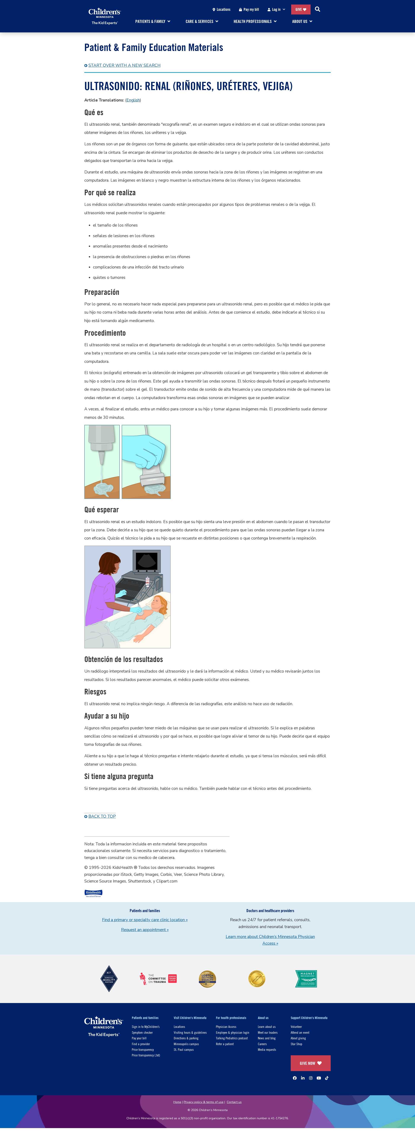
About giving (298, 1038)
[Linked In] (303, 1078)
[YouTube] (319, 1078)
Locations (223, 9)
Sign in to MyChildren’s (146, 1026)
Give (298, 9)
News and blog (267, 1038)
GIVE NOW (307, 1063)
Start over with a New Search (124, 65)
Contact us (234, 1102)
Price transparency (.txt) (146, 1055)
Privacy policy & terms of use (203, 1102)
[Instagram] (311, 1078)
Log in (276, 9)
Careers (262, 1044)
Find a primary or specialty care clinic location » (145, 920)
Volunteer (296, 1026)
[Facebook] (295, 1078)
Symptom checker (142, 1032)
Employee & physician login (232, 1032)
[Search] (317, 9)
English (133, 100)
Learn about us (267, 1026)
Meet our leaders (268, 1032)
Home (177, 1102)
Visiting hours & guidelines (190, 1032)
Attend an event (300, 1032)
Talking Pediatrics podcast (232, 1038)
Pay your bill (139, 1038)
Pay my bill (251, 9)
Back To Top (102, 816)
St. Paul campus (184, 1049)
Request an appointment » (145, 930)
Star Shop (296, 1044)
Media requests (267, 1049)
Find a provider (141, 1044)
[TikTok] (327, 1078)
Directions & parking (186, 1038)
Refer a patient (225, 1044)
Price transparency (143, 1049)
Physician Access (226, 1026)
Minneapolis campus (186, 1044)
